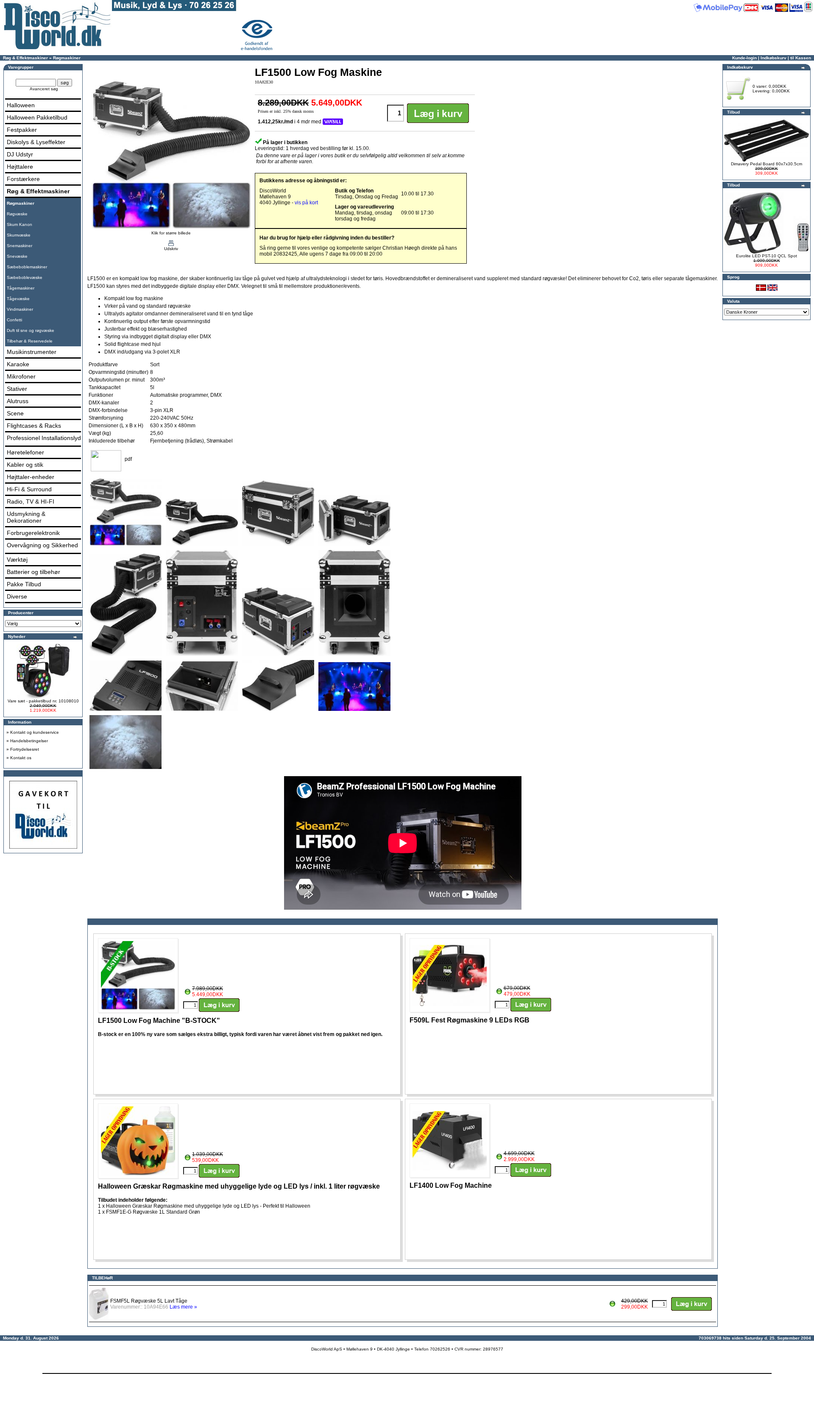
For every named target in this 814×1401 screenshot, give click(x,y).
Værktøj (17, 559)
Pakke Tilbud (24, 584)
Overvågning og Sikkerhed (42, 545)
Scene (15, 413)
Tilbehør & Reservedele (30, 341)
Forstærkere (23, 178)
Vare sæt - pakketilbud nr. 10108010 (43, 701)
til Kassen (800, 58)
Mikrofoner (21, 376)
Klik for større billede (171, 233)
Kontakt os (20, 757)
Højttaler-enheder (30, 476)
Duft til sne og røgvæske (30, 330)
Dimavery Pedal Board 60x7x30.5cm (766, 164)
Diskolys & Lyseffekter (36, 142)
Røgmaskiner (67, 58)
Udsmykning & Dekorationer (26, 517)
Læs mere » (183, 1307)
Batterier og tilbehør (33, 571)
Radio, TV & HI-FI (30, 501)
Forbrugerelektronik (33, 532)
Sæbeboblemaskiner (27, 267)
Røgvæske (17, 214)
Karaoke (18, 364)
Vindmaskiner (20, 309)
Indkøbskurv (773, 58)
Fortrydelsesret (24, 749)
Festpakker (22, 129)
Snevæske (17, 256)
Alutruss (17, 401)
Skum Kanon (19, 224)
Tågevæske (18, 298)
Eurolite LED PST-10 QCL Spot (766, 255)
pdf (128, 459)
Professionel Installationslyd (44, 438)
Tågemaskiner (20, 288)
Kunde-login (744, 58)
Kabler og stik (25, 464)
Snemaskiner (19, 245)
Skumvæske (19, 235)
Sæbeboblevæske (24, 277)
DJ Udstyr (20, 154)
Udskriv (171, 248)
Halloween (21, 105)
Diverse (17, 596)
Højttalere (20, 166)
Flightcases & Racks (34, 425)
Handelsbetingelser (29, 740)
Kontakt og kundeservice (34, 732)
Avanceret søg (44, 88)
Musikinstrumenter (31, 351)
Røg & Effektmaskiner (25, 58)
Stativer (17, 388)
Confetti (14, 320)
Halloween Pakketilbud (37, 117)
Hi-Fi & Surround (29, 489)
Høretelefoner (25, 452)
